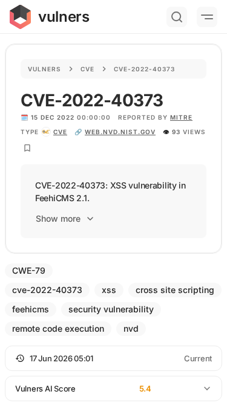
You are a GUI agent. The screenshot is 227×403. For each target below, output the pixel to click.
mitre (181, 117)
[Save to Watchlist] (27, 148)
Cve (87, 69)
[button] (113, 358)
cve (60, 131)
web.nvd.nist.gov (120, 131)
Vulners (44, 69)
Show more (58, 218)
